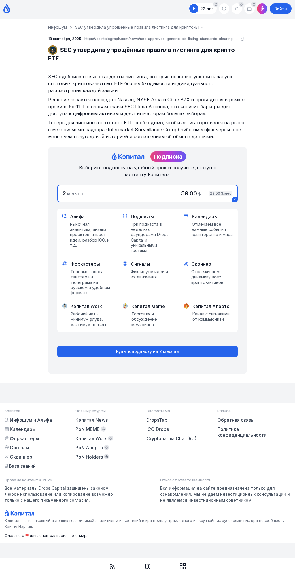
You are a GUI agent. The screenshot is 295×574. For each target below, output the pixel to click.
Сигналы (19, 448)
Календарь (22, 429)
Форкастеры (24, 438)
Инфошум (57, 27)
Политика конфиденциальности (241, 432)
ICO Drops (157, 429)
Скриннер (21, 457)
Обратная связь (235, 420)
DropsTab (156, 420)
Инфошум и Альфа (31, 420)
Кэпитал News (91, 420)
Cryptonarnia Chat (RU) (171, 438)
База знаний (22, 466)
